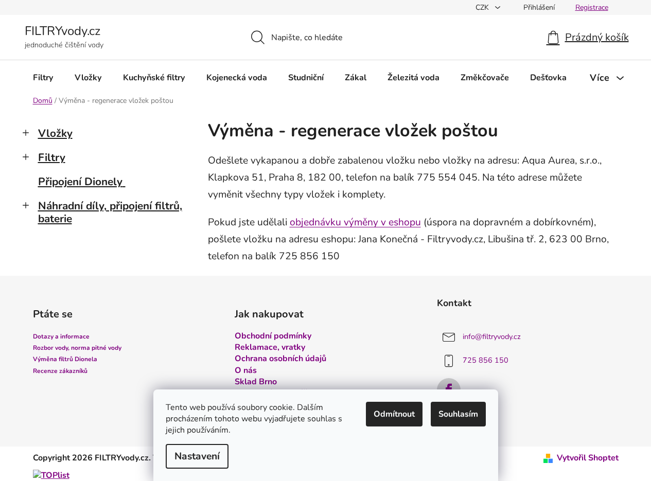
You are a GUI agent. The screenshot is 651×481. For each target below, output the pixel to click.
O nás (246, 370)
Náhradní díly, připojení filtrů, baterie (110, 212)
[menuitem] (43, 77)
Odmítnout (394, 414)
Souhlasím (458, 414)
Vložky (55, 133)
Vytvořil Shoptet (588, 458)
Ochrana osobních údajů (280, 358)
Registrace (591, 7)
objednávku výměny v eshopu (355, 222)
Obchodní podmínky (273, 336)
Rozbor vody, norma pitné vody (77, 348)
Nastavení (197, 456)
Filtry (51, 157)
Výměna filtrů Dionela (65, 359)
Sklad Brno (256, 381)
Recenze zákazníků (60, 371)
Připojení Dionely (80, 181)
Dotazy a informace (61, 336)
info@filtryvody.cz (492, 336)
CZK (483, 7)
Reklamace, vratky (270, 347)
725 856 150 (485, 360)
